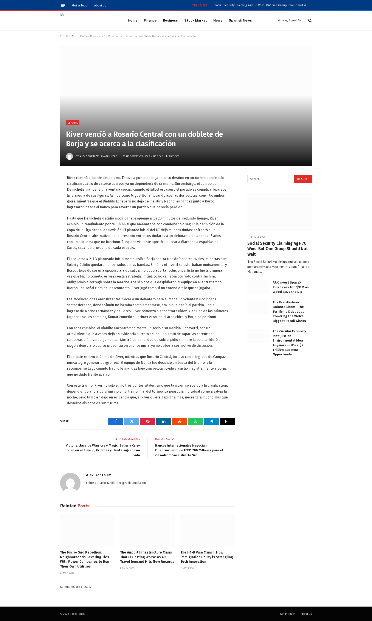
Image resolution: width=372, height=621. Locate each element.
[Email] (45, 244)
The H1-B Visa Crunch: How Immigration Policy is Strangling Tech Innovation (206, 557)
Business (170, 20)
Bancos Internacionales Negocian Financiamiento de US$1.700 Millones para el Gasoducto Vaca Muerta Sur (189, 450)
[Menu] (63, 5)
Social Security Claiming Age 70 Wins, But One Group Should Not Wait (262, 5)
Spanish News (240, 20)
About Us (100, 5)
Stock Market (195, 20)
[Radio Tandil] (88, 20)
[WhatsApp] (45, 233)
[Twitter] (45, 200)
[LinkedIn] (45, 211)
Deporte (73, 122)
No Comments (134, 156)
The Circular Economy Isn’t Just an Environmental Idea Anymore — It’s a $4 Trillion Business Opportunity (289, 342)
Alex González (89, 156)
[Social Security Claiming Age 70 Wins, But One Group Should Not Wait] (279, 212)
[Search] (309, 20)
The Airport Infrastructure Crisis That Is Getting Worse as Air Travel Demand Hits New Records (147, 557)
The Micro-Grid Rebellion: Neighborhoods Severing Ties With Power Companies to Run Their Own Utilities (84, 559)
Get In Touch (80, 5)
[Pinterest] (45, 222)
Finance (150, 20)
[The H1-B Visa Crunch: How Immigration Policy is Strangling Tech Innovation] (207, 530)
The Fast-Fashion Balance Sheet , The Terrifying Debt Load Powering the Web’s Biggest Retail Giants (289, 311)
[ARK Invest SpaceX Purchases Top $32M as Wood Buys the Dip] (258, 287)
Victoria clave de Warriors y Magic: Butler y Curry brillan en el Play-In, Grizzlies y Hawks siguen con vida (102, 450)
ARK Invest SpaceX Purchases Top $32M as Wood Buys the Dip (291, 287)
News (217, 20)
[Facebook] (45, 189)
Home (133, 20)
